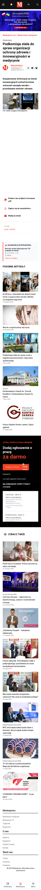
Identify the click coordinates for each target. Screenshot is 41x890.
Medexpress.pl (9, 35)
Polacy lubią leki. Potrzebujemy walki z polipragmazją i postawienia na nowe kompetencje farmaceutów (19, 663)
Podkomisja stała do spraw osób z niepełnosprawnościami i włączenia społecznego (18, 358)
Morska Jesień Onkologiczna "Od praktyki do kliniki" (17, 250)
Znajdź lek (6, 823)
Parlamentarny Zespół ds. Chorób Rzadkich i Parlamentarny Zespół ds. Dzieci (18, 394)
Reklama (6, 837)
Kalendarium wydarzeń (11, 817)
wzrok (12, 229)
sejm (6, 229)
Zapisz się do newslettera (19, 208)
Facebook (6, 862)
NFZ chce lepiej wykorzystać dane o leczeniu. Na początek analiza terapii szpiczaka (18, 730)
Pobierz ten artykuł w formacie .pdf (21, 199)
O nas (6, 831)
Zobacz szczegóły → (12, 258)
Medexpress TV (8, 820)
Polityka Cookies (8, 844)
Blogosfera (7, 827)
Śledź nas (8, 852)
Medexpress (17, 66)
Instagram (6, 865)
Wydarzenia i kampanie (27, 35)
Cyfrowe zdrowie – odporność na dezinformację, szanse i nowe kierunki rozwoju (19, 600)
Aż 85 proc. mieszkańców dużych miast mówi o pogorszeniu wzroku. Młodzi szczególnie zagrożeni (19, 297)
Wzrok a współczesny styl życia (16, 327)
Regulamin (6, 474)
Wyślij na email (14, 216)
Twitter (5, 858)
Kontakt (5, 848)
